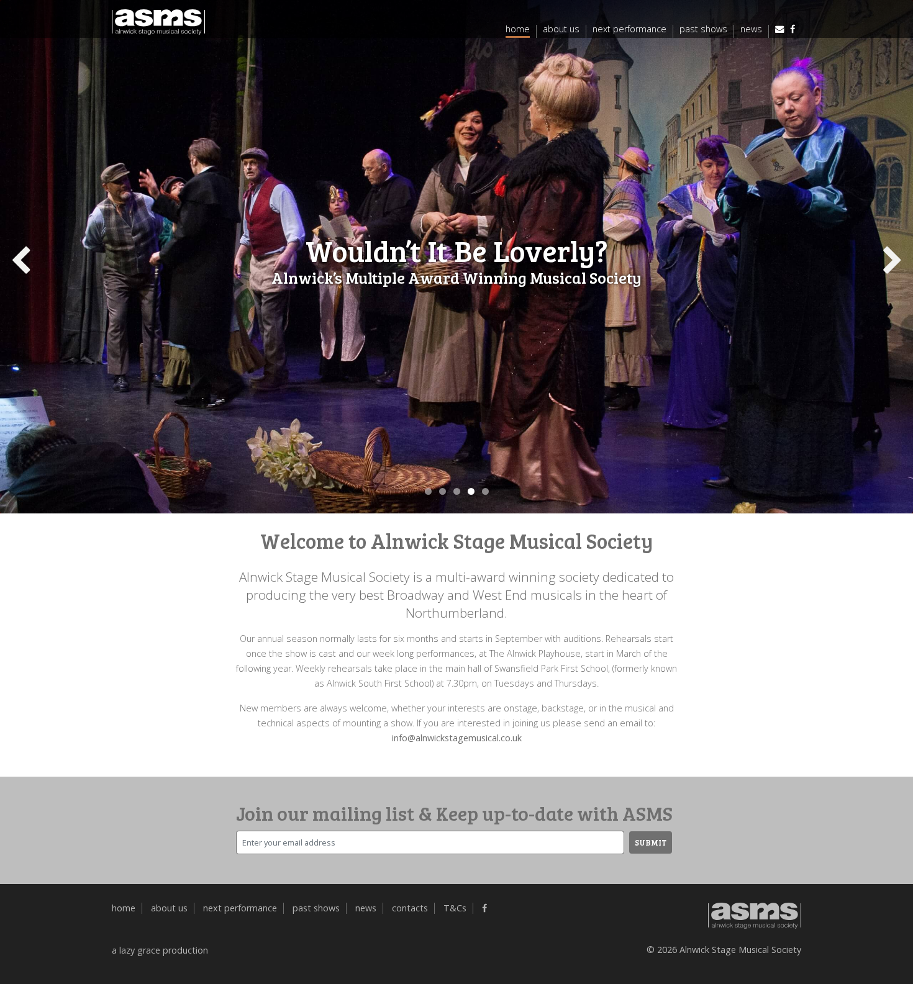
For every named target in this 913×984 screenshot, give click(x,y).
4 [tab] (471, 491)
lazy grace (139, 950)
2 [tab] (442, 491)
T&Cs (454, 908)
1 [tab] (428, 491)
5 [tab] (485, 491)
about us (561, 30)
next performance (629, 30)
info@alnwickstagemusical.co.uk (457, 738)
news (751, 30)
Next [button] (890, 259)
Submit (650, 842)
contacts (410, 908)
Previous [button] (22, 259)
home (518, 30)
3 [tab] (456, 491)
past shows (703, 30)
